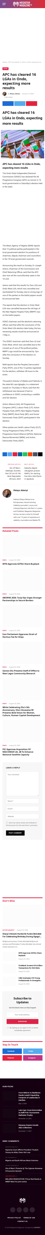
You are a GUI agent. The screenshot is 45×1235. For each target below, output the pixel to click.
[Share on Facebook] (8, 103)
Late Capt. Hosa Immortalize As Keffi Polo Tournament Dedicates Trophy (30, 1112)
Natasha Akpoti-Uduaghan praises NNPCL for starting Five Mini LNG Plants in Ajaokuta (33, 473)
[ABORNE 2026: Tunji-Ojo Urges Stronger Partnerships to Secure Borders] (22, 580)
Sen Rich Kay (10, 1176)
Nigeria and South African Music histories (21, 1160)
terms (36, 1028)
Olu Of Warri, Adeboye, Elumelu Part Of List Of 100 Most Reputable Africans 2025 (13, 473)
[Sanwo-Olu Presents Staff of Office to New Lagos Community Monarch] (22, 653)
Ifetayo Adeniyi (15, 94)
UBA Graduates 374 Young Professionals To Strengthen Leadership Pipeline (29, 980)
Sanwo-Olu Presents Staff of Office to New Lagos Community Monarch (20, 672)
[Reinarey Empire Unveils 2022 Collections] (9, 1128)
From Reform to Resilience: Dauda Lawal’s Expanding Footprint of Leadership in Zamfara (29, 1096)
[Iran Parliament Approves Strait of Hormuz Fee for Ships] (22, 616)
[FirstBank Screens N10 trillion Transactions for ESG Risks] (9, 968)
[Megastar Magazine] (22, 4)
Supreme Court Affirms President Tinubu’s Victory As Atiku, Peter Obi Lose (21, 1151)
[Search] (41, 4)
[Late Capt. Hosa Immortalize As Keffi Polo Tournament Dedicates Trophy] (9, 1113)
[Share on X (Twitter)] (19, 103)
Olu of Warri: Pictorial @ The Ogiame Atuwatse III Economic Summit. (23, 1169)
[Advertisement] (22, 34)
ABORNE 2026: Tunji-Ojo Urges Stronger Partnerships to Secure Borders (22, 599)
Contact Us (22, 1221)
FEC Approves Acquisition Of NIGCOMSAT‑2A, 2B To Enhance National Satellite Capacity (17, 752)
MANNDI (37, 1227)
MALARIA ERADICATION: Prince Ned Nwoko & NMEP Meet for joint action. (23, 1180)
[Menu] (4, 4)
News (6, 68)
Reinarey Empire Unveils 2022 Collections (28, 1126)
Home (4, 62)
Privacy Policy (14, 1218)
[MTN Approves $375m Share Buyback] (22, 546)
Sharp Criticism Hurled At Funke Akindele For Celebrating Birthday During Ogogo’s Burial (21, 936)
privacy (20, 1030)
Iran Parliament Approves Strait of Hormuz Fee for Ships (19, 635)
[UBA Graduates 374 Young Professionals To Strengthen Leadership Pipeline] (9, 981)
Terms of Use (29, 1218)
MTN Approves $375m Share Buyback (20, 564)
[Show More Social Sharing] (40, 103)
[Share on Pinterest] (31, 103)
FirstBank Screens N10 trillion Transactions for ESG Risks (30, 966)
